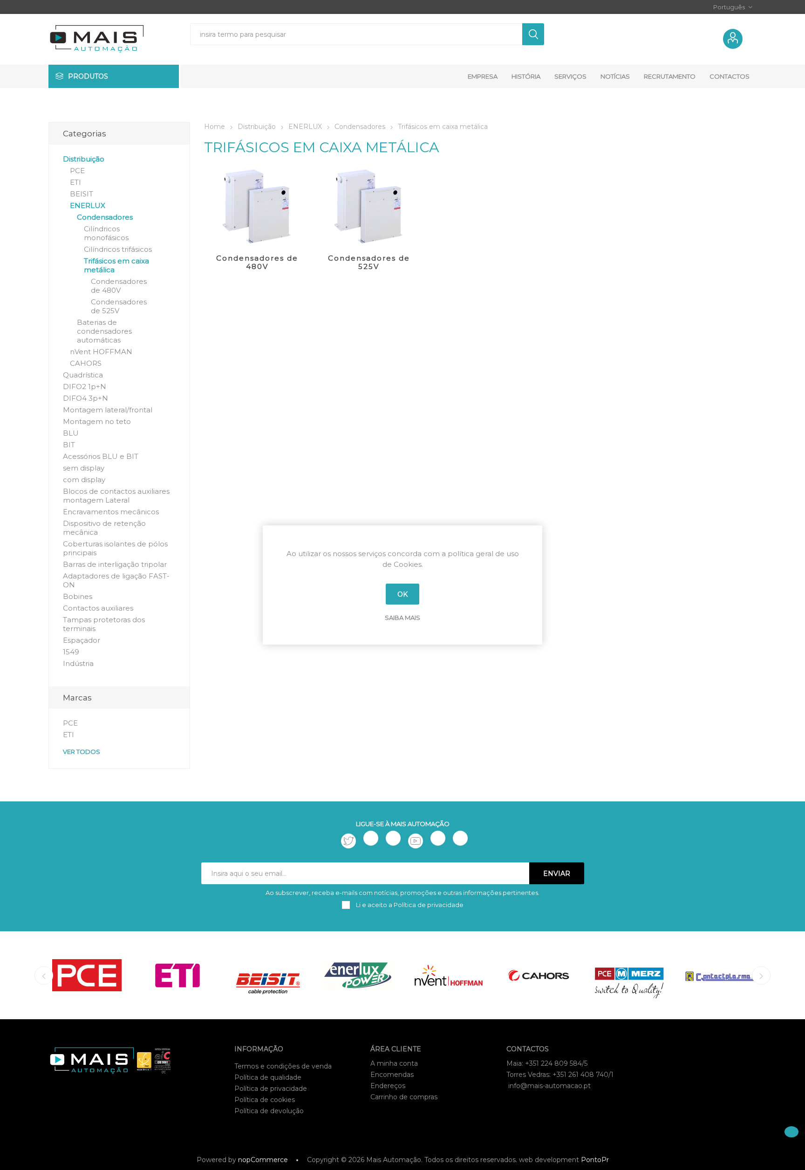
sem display (83, 468)
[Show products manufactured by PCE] (87, 975)
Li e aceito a (409, 904)
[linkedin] (437, 838)
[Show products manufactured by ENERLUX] (358, 975)
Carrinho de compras (403, 1097)
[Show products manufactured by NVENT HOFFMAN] (449, 975)
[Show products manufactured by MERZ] (629, 975)
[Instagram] (393, 838)
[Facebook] (370, 838)
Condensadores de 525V (369, 262)
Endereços (387, 1086)
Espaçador (81, 640)
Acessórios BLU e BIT (100, 456)
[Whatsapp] (460, 838)
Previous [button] (43, 975)
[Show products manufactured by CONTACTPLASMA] (720, 975)
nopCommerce (263, 1160)
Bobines (77, 596)
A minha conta (394, 1063)
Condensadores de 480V (257, 262)
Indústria (78, 663)
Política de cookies (264, 1100)
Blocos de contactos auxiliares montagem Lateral (116, 495)
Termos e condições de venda (283, 1066)
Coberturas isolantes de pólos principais (115, 548)
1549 (71, 651)
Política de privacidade (270, 1088)
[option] (87, 975)
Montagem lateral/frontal (107, 409)
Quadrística (83, 374)
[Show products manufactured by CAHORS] (539, 975)
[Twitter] (348, 841)
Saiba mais (402, 617)
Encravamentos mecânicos (111, 511)
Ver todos (81, 751)
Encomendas (392, 1074)
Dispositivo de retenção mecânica (104, 528)
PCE (77, 170)
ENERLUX (87, 205)
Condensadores (105, 217)
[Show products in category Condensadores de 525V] (369, 206)
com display (84, 479)
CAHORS (86, 363)
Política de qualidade (267, 1077)
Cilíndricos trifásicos (118, 249)
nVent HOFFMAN (101, 351)
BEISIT (81, 193)
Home (214, 126)
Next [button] (761, 975)
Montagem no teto (97, 421)
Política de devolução (269, 1111)
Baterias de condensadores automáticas (104, 331)
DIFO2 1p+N (84, 386)
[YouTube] (415, 841)
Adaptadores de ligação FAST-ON (116, 580)
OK (402, 594)
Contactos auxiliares (98, 608)
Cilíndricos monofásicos (106, 233)
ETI (75, 182)
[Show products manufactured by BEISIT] (268, 975)
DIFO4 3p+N (85, 398)
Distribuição (83, 159)
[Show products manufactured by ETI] (177, 975)
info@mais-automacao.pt (549, 1086)
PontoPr (595, 1160)
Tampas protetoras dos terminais (104, 624)
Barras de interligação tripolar (115, 564)
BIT (69, 444)
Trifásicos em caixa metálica (116, 265)
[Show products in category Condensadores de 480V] (257, 206)
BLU (71, 433)
